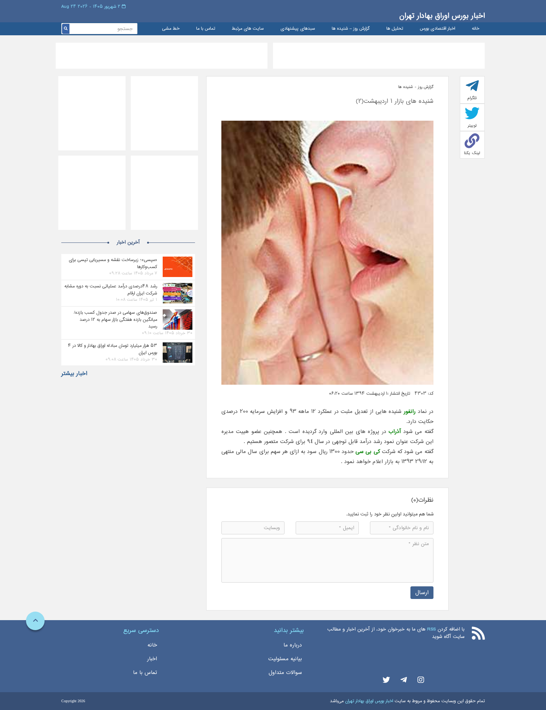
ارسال (422, 592)
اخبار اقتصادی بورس (437, 28)
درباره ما (292, 645)
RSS (431, 629)
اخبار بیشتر (74, 373)
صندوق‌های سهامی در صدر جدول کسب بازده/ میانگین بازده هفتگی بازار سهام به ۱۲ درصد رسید (115, 319)
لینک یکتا (472, 153)
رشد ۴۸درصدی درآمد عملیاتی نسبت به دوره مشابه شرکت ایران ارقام (110, 289)
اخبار (152, 659)
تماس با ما (205, 28)
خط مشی (170, 28)
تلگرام (472, 98)
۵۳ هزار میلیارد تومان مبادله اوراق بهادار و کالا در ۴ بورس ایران (112, 349)
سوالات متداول (285, 672)
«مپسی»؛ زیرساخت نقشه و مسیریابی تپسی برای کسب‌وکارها (113, 263)
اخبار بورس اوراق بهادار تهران (442, 15)
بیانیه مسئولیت (285, 659)
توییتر (472, 125)
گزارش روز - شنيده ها (415, 87)
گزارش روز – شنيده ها (351, 28)
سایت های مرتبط (248, 28)
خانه (475, 28)
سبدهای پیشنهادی (297, 28)
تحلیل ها (394, 28)
